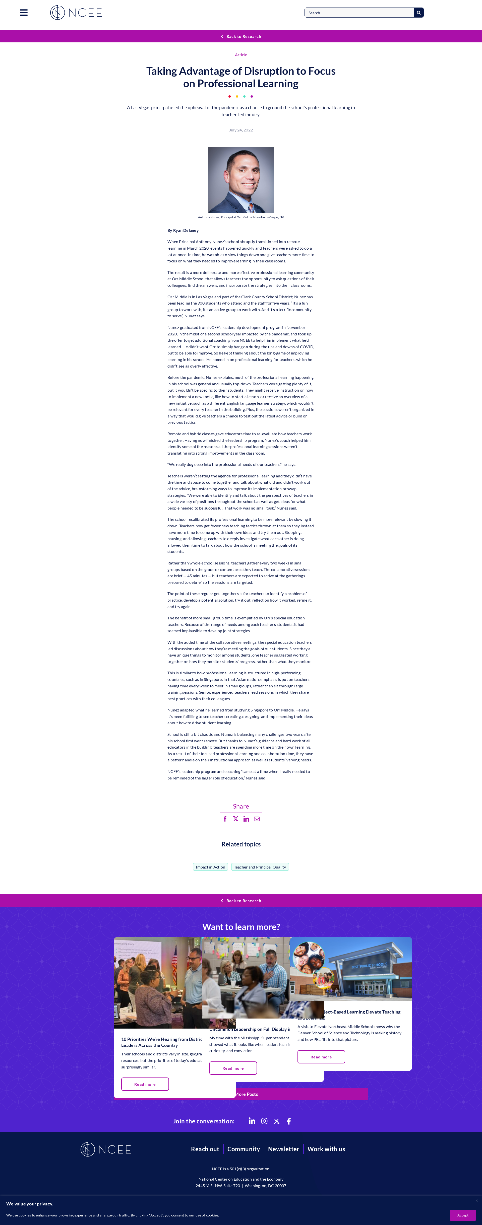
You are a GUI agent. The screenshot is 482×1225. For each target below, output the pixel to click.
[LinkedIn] (246, 818)
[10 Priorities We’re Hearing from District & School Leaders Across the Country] (175, 940)
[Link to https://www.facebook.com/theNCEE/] (289, 1121)
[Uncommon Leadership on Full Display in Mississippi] (263, 940)
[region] (241, 1210)
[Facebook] (225, 818)
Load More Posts (241, 1094)
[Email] (257, 818)
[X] (235, 818)
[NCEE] (76, 7)
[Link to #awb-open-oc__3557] (24, 12)
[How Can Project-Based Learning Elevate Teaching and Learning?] (351, 940)
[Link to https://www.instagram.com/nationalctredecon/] (264, 1121)
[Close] (477, 1200)
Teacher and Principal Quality (260, 866)
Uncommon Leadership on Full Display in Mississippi (262, 1029)
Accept (462, 1215)
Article (241, 54)
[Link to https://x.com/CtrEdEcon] (276, 1121)
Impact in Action (210, 866)
